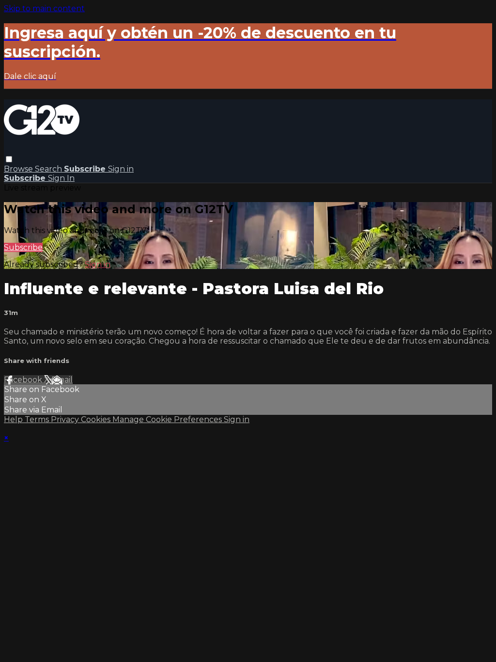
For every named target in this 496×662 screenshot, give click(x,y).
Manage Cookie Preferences (168, 419)
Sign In (61, 178)
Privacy (66, 419)
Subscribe (23, 247)
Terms (38, 419)
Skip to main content (44, 8)
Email (62, 379)
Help (14, 419)
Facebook (24, 379)
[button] (9, 159)
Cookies (96, 419)
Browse (19, 168)
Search (49, 168)
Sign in (121, 168)
